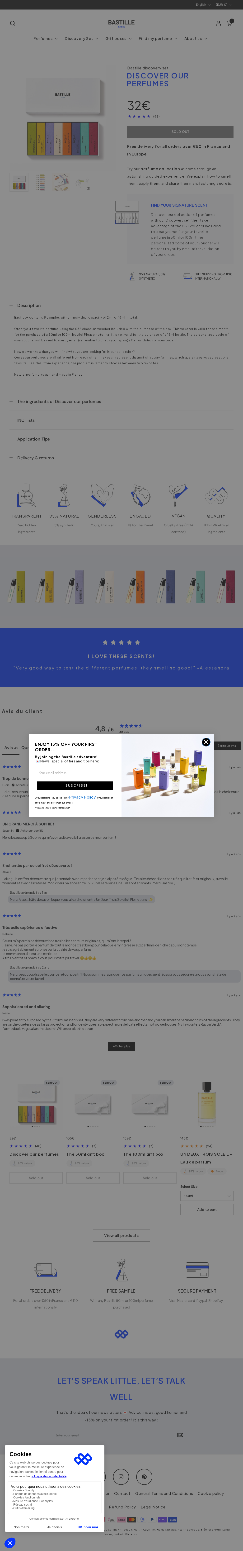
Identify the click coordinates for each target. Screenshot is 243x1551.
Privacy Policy (82, 797)
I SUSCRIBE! (75, 785)
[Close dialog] (206, 742)
